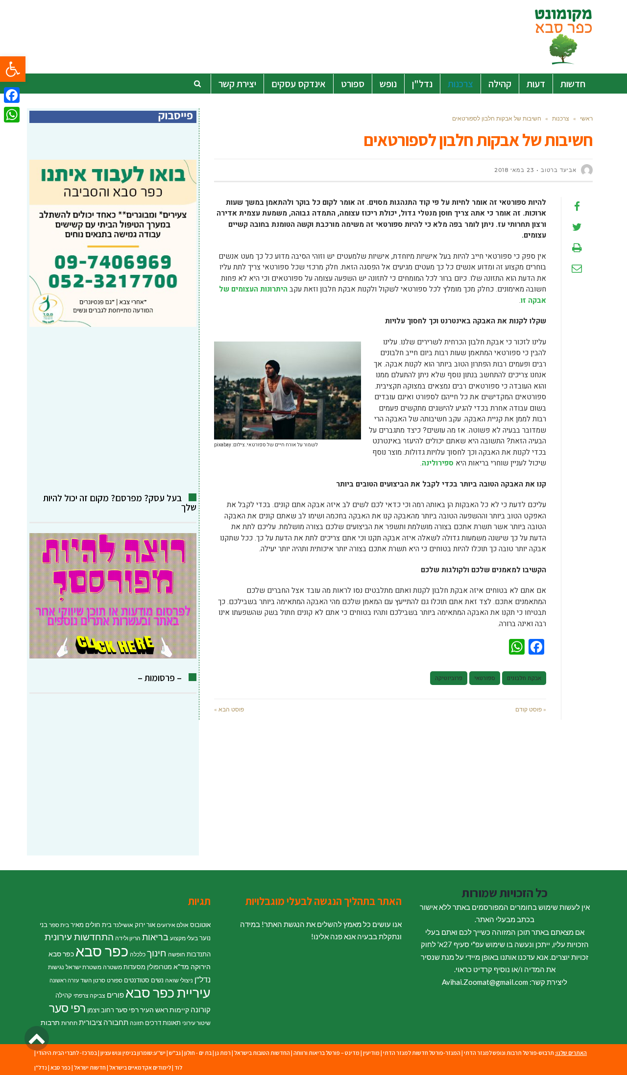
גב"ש (175, 1052)
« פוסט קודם (530, 709)
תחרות (69, 1022)
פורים (115, 994)
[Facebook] (12, 95)
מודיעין (371, 1052)
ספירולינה (438, 463)
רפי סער (67, 1008)
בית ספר (59, 924)
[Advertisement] (112, 410)
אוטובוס (200, 924)
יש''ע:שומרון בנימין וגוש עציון (133, 1052)
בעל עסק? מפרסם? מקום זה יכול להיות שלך (119, 502)
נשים (157, 980)
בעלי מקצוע (184, 938)
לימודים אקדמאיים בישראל (140, 1067)
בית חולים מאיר (91, 924)
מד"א (181, 966)
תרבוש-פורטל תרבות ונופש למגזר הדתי (509, 1052)
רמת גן (223, 1052)
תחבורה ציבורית (103, 1022)
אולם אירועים (173, 924)
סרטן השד (92, 980)
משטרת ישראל (83, 967)
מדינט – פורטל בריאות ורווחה (326, 1052)
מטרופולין (159, 967)
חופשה (176, 954)
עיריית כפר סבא (168, 992)
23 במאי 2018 (514, 170)
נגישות (56, 967)
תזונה (137, 1022)
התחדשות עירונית (79, 936)
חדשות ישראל (90, 1067)
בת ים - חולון (198, 1052)
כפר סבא (101, 950)
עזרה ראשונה (64, 980)
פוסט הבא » (229, 709)
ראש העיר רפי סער (142, 1009)
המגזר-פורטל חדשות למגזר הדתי (421, 1052)
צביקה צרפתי (89, 995)
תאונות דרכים (163, 1022)
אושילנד (123, 924)
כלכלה (137, 954)
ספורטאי (484, 678)
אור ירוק (145, 924)
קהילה (63, 995)
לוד (178, 1067)
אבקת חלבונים (524, 678)
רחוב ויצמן (100, 1010)
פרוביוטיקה (448, 678)
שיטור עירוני (196, 1022)
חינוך (157, 952)
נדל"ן (202, 979)
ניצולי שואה (179, 980)
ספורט (114, 980)
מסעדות (134, 967)
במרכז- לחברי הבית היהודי (67, 1052)
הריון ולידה (128, 938)
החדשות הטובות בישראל (262, 1052)
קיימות (179, 1009)
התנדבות (199, 954)
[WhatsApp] (12, 114)
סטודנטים (136, 980)
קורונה (201, 1009)
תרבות (50, 1022)
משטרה (112, 967)
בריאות (155, 937)
